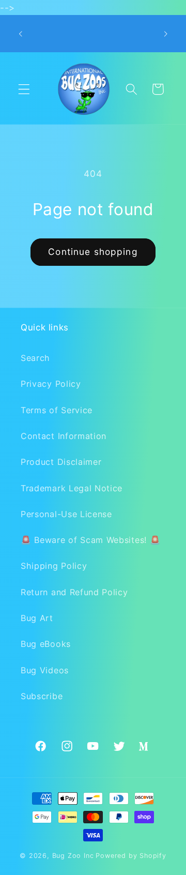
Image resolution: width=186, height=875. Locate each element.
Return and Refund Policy (74, 592)
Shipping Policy (54, 566)
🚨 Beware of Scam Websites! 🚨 (90, 540)
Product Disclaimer (61, 462)
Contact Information (63, 436)
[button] (24, 89)
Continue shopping (93, 251)
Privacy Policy (51, 384)
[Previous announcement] (20, 33)
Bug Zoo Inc (73, 855)
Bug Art (37, 618)
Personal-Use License (66, 514)
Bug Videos (45, 670)
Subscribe (42, 696)
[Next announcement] (165, 33)
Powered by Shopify (131, 855)
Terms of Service (56, 410)
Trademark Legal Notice (71, 488)
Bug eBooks (46, 644)
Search (35, 358)
